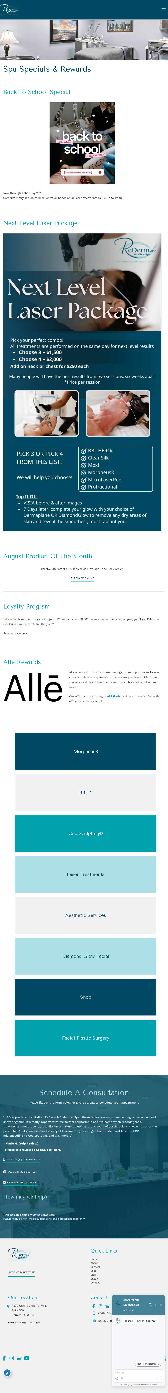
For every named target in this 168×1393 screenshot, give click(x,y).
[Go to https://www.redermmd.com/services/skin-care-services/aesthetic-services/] (85, 915)
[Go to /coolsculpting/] (85, 833)
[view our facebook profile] (93, 1306)
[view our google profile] (107, 1306)
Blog (93, 1274)
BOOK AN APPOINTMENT (22, 1182)
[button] (82, 579)
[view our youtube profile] (26, 1358)
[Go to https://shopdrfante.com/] (85, 997)
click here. (54, 1149)
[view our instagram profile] (100, 1306)
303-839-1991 (105, 1320)
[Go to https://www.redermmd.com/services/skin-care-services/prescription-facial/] (85, 956)
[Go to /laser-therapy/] (85, 874)
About (94, 1263)
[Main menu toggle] (163, 9)
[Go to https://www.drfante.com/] (85, 1038)
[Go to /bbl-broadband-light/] (85, 792)
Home (94, 1259)
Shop (94, 1270)
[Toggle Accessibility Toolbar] (7, 1373)
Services (95, 1266)
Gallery (95, 1278)
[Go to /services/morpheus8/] (85, 751)
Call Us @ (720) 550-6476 (22, 1159)
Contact (95, 1282)
